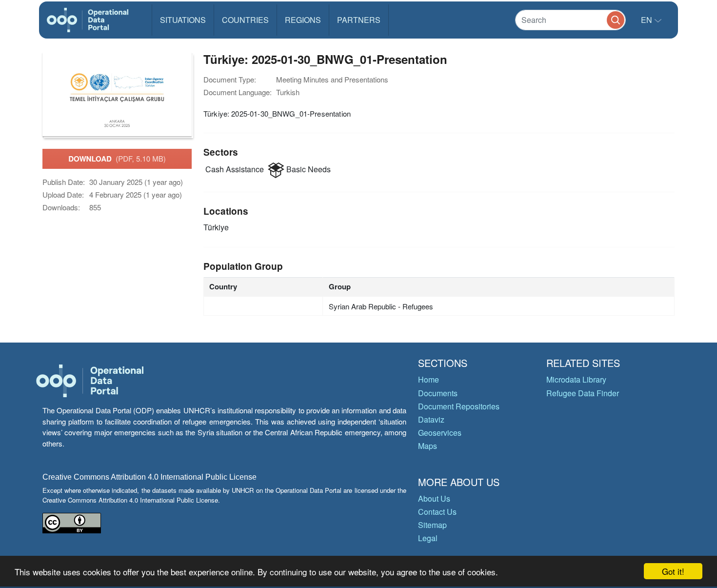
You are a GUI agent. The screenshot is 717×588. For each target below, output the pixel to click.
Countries (245, 19)
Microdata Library (576, 379)
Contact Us (437, 511)
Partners (358, 19)
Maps (427, 445)
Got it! (673, 571)
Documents (438, 393)
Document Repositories (458, 406)
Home (428, 379)
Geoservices (439, 432)
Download (117, 158)
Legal (428, 538)
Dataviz (431, 419)
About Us (434, 498)
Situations (183, 19)
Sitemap (432, 524)
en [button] (647, 19)
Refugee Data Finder (582, 393)
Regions (303, 19)
